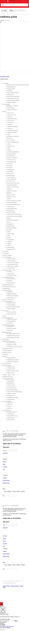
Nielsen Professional (12, 202)
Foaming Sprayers (11, 357)
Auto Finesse (10, 122)
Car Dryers (5, 251)
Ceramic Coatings (7, 255)
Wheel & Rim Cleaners (12, 415)
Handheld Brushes (11, 303)
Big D (8, 134)
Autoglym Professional (12, 126)
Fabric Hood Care (11, 278)
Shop (4, 464)
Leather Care (10, 323)
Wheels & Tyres (7, 410)
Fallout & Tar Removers (8, 299)
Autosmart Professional (12, 130)
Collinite (9, 150)
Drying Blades (10, 382)
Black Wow (10, 138)
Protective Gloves (7, 352)
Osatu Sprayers (10, 206)
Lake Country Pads (11, 179)
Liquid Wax (10, 402)
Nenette (9, 198)
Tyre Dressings (10, 413)
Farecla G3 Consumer (12, 157)
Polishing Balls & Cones (13, 98)
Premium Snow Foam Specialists (15, 216)
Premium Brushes (11, 304)
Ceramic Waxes (10, 268)
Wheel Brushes (10, 417)
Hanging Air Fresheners (12, 105)
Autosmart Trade (11, 368)
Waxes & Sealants (7, 401)
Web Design (9, 582)
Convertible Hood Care (8, 277)
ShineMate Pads (11, 226)
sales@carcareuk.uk (11, 494)
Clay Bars (9, 271)
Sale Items (5, 354)
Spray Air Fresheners (12, 109)
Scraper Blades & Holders (13, 100)
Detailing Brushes (11, 86)
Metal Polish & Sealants (12, 295)
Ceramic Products (7, 257)
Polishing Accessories (8, 348)
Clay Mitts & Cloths (12, 275)
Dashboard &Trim (11, 321)
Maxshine (9, 189)
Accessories (6, 83)
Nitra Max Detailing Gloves (13, 204)
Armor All (9, 116)
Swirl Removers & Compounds (14, 346)
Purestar (9, 218)
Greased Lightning (11, 161)
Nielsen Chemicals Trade (13, 370)
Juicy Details (10, 171)
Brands (4, 111)
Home (4, 461)
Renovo (9, 222)
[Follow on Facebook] (4, 592)
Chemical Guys (10, 146)
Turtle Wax (9, 241)
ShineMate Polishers (12, 228)
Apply (16, 620)
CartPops (8, 627)
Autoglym (9, 124)
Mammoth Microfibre (12, 185)
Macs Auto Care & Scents (13, 183)
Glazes (4, 316)
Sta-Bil (8, 237)
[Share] (3, 629)
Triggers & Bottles (11, 102)
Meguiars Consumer (12, 190)
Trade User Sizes (7, 365)
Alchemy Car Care (11, 114)
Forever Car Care (11, 159)
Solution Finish (10, 233)
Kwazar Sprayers (11, 177)
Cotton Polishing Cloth (8, 284)
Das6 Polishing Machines (13, 152)
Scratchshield (10, 224)
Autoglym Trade (11, 367)
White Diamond (11, 249)
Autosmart (9, 128)
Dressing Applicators (12, 412)
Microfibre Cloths (7, 332)
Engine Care (10, 291)
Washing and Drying (8, 378)
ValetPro (9, 243)
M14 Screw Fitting (11, 328)
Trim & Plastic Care (11, 297)
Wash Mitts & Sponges (12, 397)
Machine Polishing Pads (8, 325)
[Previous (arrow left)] (0, 630)
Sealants (9, 406)
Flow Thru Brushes (7, 301)
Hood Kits (9, 280)
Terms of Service (15, 586)
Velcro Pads (10, 330)
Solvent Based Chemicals (13, 359)
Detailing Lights (11, 88)
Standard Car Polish (11, 344)
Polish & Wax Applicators (13, 96)
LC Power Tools (11, 181)
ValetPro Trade (10, 372)
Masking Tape (10, 94)
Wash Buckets (10, 395)
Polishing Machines (7, 350)
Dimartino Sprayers (11, 153)
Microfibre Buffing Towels (13, 333)
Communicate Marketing (9, 583)
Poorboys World (11, 212)
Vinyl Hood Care (11, 282)
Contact (5, 477)
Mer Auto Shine (11, 194)
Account (5, 466)
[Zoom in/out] (0, 629)
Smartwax (9, 229)
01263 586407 (9, 492)
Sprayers (5, 356)
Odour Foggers (10, 107)
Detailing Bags (6, 288)
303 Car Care (10, 113)
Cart (4, 469)
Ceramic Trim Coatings (12, 266)
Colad (8, 148)
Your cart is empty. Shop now (7, 626)
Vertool (8, 245)
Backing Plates (10, 326)
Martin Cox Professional (13, 187)
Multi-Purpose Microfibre (13, 337)
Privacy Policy (6, 480)
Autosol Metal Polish (12, 132)
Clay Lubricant (10, 273)
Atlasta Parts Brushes (12, 118)
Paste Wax (9, 404)
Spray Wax (9, 408)
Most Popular (6, 339)
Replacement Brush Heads (13, 306)
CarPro (8, 144)
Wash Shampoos (11, 399)
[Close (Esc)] (5, 629)
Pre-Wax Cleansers (11, 342)
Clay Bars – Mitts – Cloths (9, 270)
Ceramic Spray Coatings (13, 262)
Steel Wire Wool (7, 363)
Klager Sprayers (11, 175)
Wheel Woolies (10, 247)
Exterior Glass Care (11, 312)
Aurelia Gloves (10, 120)
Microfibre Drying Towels (13, 335)
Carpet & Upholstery (12, 319)
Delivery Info (6, 483)
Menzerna (9, 192)
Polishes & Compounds (8, 341)
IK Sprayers (10, 167)
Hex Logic (9, 165)
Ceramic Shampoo (11, 260)
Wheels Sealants (11, 419)
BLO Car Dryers (11, 140)
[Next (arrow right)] (2, 630)
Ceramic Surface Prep (12, 264)
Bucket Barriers (10, 380)
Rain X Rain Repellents (12, 220)
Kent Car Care (10, 173)
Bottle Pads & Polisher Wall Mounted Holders (18, 84)
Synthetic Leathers (11, 393)
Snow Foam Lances (11, 387)
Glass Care (5, 310)
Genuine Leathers (11, 385)
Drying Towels (10, 383)
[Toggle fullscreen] (2, 629)
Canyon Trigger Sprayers (13, 142)
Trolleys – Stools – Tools (9, 374)
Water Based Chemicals (12, 361)
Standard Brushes (11, 308)
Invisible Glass (10, 169)
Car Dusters (6, 253)
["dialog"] (14, 617)
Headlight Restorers (11, 293)
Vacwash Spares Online (13, 580)
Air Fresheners (6, 104)
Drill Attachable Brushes (13, 92)
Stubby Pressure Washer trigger (14, 391)
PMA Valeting (10, 210)
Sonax (8, 235)
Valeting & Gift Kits (7, 376)
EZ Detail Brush (11, 155)
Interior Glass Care (11, 314)
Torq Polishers (10, 239)
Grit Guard (9, 163)
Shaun (2, 20)
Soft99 (8, 231)
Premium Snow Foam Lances (14, 214)
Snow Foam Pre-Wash (12, 389)
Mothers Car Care (11, 196)
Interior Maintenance (8, 317)
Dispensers (9, 90)
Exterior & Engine (7, 290)
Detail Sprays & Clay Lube (9, 286)
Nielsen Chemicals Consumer (14, 200)
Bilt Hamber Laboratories (13, 136)
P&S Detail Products (12, 208)
